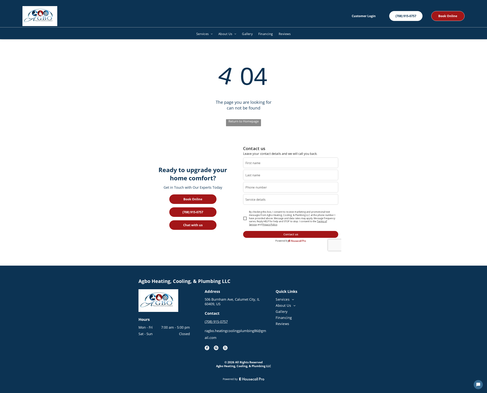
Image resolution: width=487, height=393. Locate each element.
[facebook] (207, 348)
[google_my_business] (216, 348)
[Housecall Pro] (251, 379)
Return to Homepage (243, 121)
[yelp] (225, 348)
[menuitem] (204, 34)
